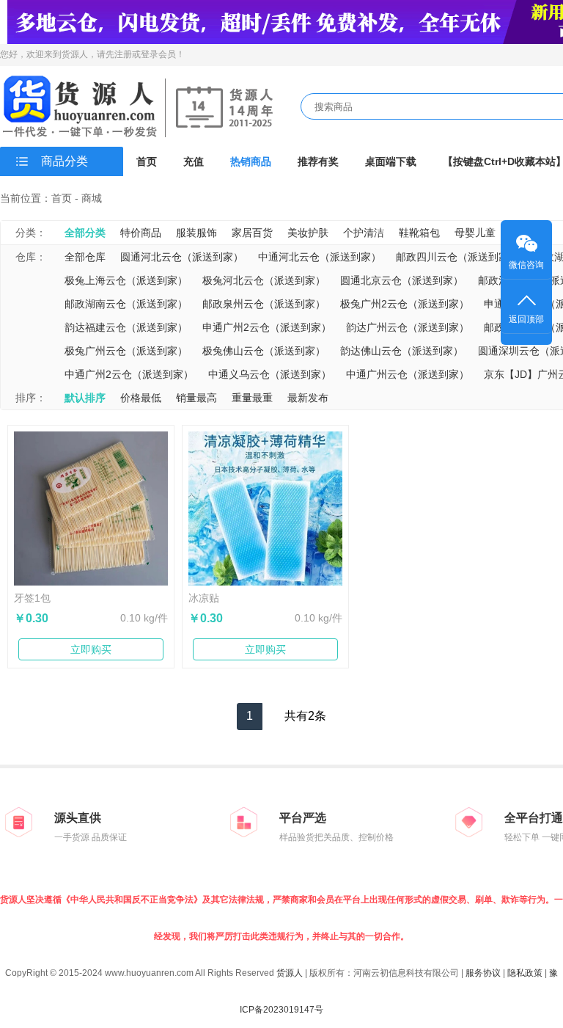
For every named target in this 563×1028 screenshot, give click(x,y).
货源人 (289, 973)
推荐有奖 (318, 161)
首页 (146, 161)
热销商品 (250, 161)
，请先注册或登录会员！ (136, 54)
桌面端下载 (390, 161)
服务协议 (483, 973)
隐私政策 (524, 973)
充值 (193, 161)
